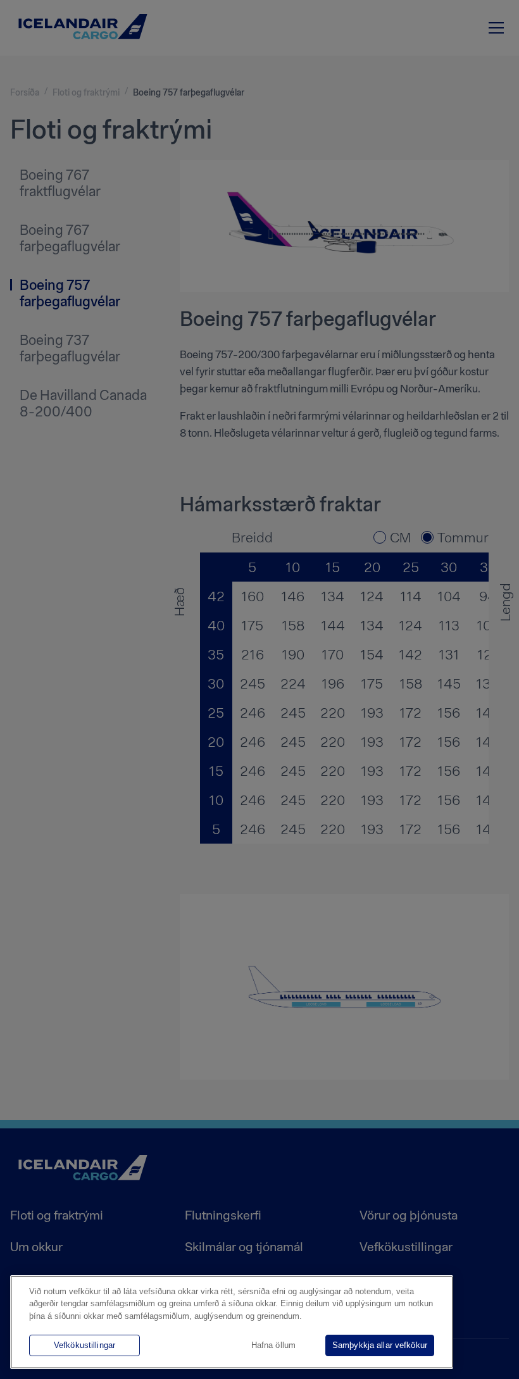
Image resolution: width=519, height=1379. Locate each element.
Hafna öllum (273, 1345)
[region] (231, 1322)
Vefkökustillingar (84, 1345)
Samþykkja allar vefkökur (379, 1345)
